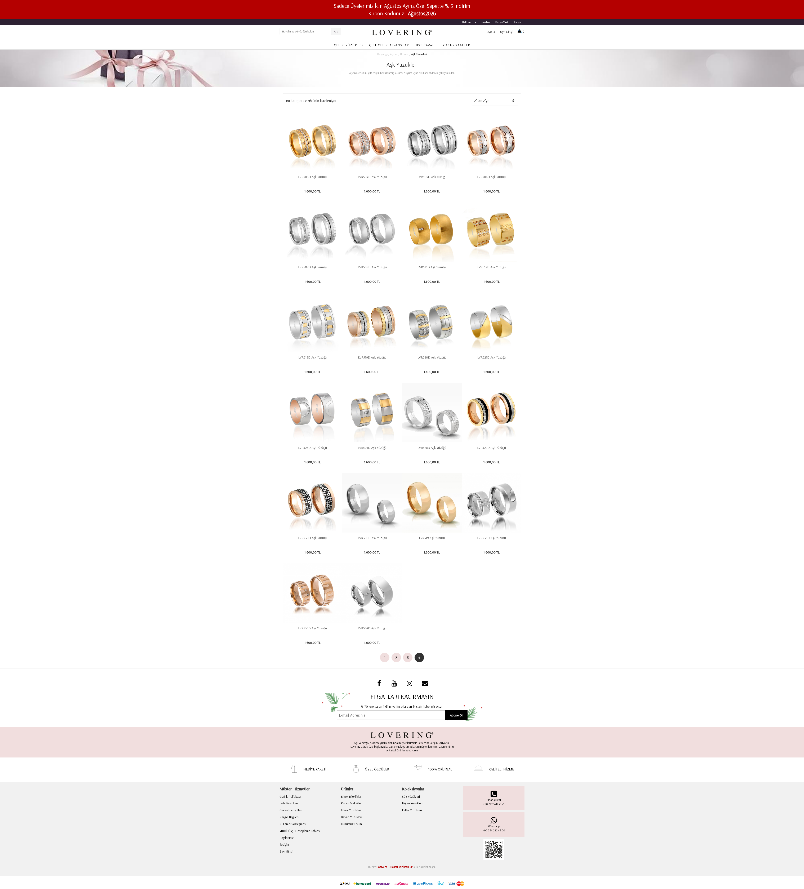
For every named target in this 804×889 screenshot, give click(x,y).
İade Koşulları (289, 803)
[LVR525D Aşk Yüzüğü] (312, 412)
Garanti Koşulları (291, 810)
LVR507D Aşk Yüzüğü (312, 267)
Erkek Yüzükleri (351, 810)
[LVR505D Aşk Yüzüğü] (432, 142)
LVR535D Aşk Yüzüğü (491, 538)
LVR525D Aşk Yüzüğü (312, 447)
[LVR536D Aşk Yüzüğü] (312, 593)
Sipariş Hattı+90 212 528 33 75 (494, 802)
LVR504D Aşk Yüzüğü (372, 177)
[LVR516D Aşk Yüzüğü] (432, 232)
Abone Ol (456, 715)
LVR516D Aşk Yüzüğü (432, 267)
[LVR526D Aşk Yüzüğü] (372, 412)
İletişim (518, 22)
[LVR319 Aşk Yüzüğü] (432, 503)
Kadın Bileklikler (351, 803)
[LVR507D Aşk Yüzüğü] (312, 232)
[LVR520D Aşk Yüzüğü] (432, 322)
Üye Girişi (506, 32)
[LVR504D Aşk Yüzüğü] (372, 142)
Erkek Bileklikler (351, 796)
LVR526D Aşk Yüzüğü (372, 447)
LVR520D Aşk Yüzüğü (431, 357)
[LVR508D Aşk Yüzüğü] (372, 232)
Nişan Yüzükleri (412, 803)
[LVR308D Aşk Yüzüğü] (372, 503)
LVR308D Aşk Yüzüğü (372, 538)
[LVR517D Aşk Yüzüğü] (491, 232)
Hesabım (486, 22)
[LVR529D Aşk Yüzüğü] (491, 412)
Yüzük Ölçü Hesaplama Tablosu (300, 831)
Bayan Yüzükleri (351, 817)
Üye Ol (491, 32)
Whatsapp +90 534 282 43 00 (494, 828)
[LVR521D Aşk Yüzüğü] (491, 322)
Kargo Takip (502, 22)
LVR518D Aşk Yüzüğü (312, 357)
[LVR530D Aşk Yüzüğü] (312, 503)
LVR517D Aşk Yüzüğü (491, 267)
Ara (336, 31)
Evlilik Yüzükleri (412, 810)
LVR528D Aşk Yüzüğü (431, 447)
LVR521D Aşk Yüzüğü (491, 357)
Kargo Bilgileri (289, 817)
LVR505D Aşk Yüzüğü (431, 177)
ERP (410, 867)
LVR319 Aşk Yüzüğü (432, 538)
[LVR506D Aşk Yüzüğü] (491, 142)
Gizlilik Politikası (290, 796)
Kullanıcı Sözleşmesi (293, 824)
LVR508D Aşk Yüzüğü (372, 267)
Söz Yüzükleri (411, 796)
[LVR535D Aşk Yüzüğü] (491, 503)
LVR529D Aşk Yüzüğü (491, 447)
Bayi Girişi (286, 851)
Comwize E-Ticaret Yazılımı (392, 867)
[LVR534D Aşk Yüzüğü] (372, 593)
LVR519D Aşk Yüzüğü (372, 357)
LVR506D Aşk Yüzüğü (491, 177)
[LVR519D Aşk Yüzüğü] (372, 322)
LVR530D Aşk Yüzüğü (312, 538)
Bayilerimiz (287, 838)
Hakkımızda (469, 22)
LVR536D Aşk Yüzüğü (312, 628)
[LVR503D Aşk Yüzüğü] (312, 142)
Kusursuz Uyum (351, 824)
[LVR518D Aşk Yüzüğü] (312, 322)
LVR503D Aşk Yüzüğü (312, 177)
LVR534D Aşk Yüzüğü (372, 628)
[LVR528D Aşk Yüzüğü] (432, 412)
